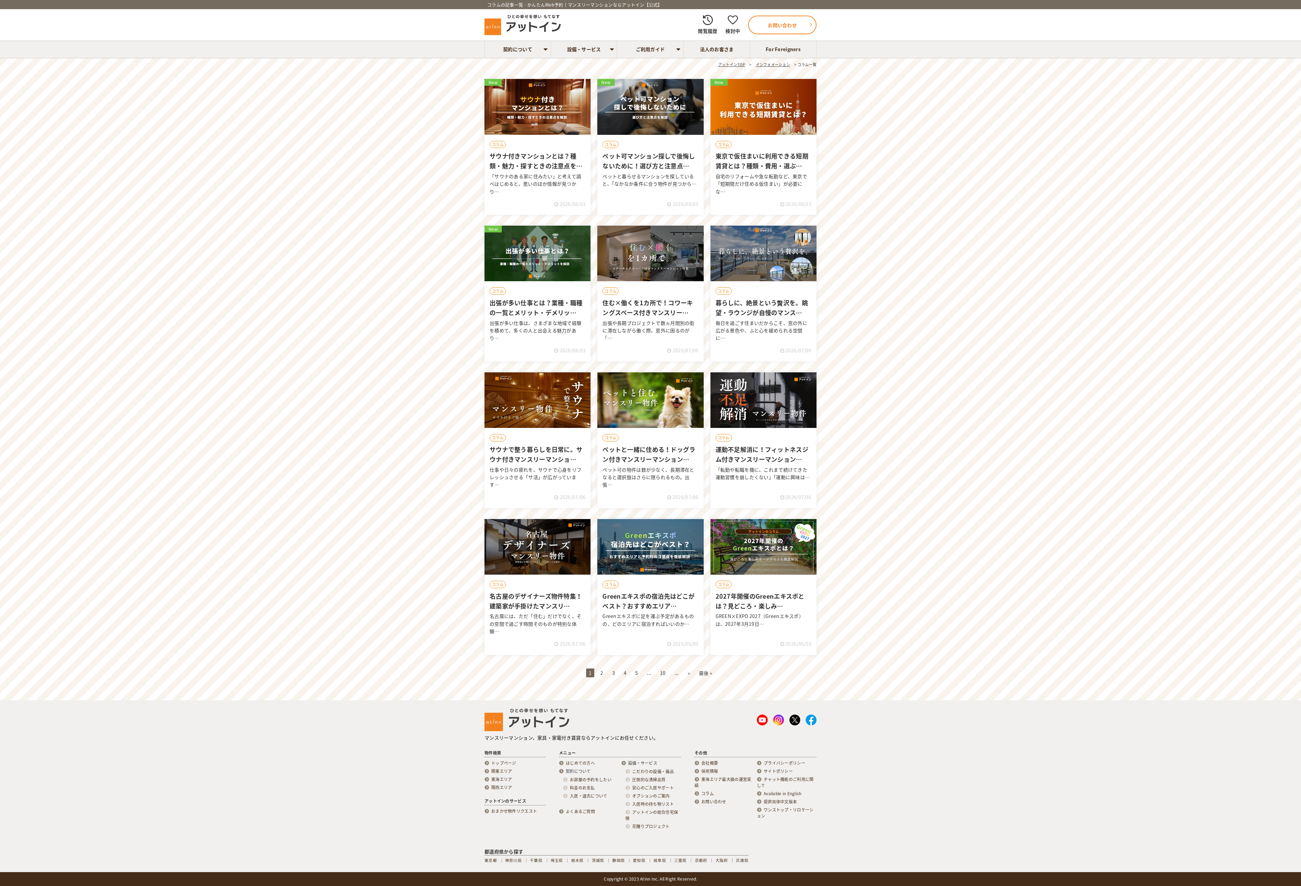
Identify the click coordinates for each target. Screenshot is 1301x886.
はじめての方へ (580, 763)
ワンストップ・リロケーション (785, 813)
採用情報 (709, 771)
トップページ (503, 763)
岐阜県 (660, 860)
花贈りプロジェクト (651, 826)
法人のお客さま (717, 49)
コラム (497, 144)
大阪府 (722, 860)
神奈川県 (513, 860)
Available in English (783, 793)
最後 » (705, 672)
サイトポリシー (778, 771)
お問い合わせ (713, 802)
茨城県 (598, 860)
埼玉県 (557, 860)
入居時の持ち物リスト (653, 804)
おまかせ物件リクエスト (514, 811)
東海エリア (501, 779)
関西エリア (501, 787)
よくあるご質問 (580, 811)
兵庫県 (742, 860)
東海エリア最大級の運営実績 (723, 782)
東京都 (490, 860)
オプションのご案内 (651, 796)
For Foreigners (783, 49)
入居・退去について (588, 796)
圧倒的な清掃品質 (648, 780)
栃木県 (577, 860)
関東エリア (501, 771)
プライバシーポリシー (784, 763)
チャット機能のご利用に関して (785, 782)
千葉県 (536, 860)
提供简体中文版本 (780, 802)
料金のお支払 (582, 788)
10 (663, 672)
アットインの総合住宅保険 (651, 815)
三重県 (680, 860)
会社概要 (709, 763)
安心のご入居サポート (653, 788)
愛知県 (639, 860)
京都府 (701, 860)
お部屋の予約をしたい (591, 780)
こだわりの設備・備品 (653, 771)
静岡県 (618, 860)
